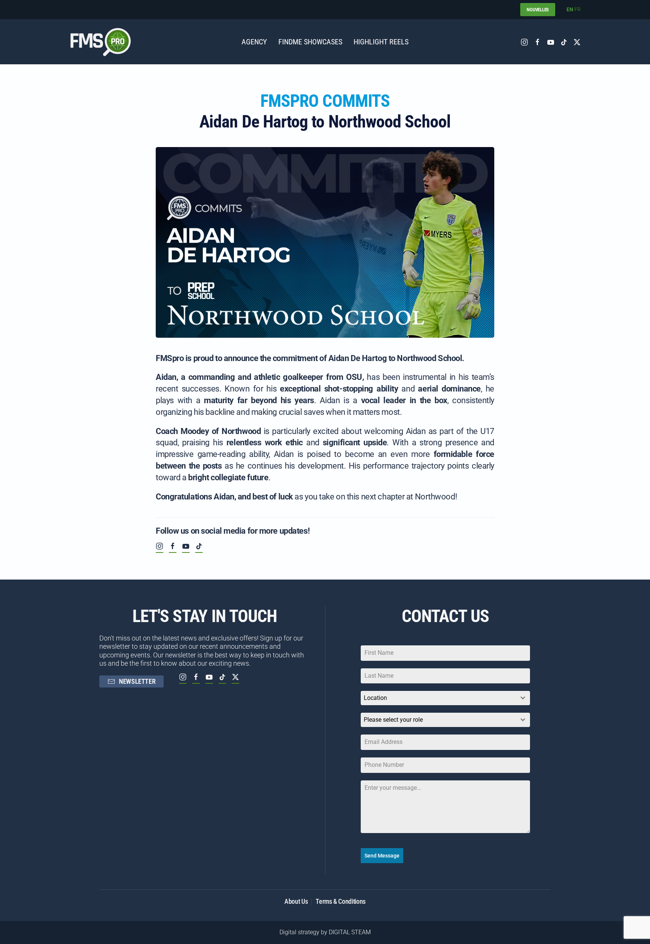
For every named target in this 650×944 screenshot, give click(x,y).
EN (569, 9)
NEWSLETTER (137, 681)
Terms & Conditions (341, 901)
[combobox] (445, 698)
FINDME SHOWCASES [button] (310, 41)
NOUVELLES (538, 9)
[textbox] (438, 720)
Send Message (381, 856)
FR (577, 9)
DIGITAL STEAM (350, 932)
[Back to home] (100, 42)
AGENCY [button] (254, 41)
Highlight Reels (381, 41)
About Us (296, 901)
